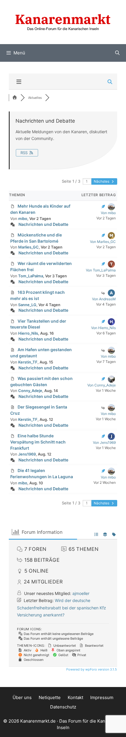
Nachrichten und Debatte (43, 224)
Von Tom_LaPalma (101, 270)
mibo (22, 218)
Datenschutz (63, 707)
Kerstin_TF (28, 362)
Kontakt (75, 697)
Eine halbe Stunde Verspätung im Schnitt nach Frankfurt (38, 442)
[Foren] (14, 98)
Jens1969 (27, 454)
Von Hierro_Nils (103, 328)
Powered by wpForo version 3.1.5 (91, 669)
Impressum (101, 697)
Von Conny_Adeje (101, 385)
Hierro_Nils (28, 333)
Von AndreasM (104, 299)
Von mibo (108, 213)
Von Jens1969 (104, 442)
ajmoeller (80, 593)
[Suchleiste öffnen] (117, 53)
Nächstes (102, 181)
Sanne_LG (27, 304)
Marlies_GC (28, 247)
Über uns (22, 697)
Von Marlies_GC (103, 241)
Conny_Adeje (30, 390)
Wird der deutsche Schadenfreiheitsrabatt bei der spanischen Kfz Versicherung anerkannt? (61, 607)
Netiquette (50, 697)
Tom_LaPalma (30, 276)
